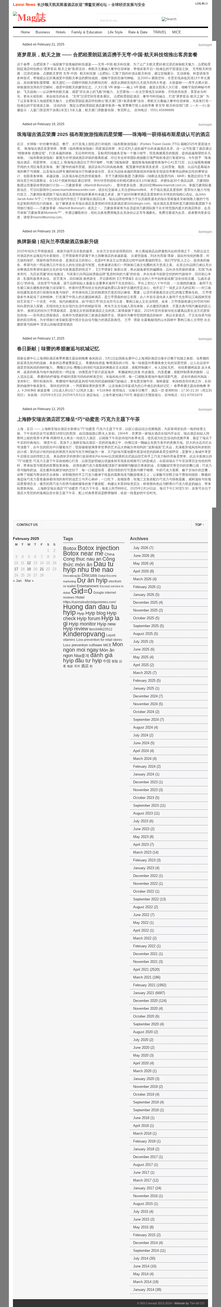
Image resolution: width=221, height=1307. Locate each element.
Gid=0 (81, 590)
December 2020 (145, 1001)
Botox (70, 548)
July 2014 (140, 1258)
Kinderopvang (84, 634)
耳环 (77, 666)
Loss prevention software (82, 645)
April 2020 (141, 1063)
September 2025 (146, 626)
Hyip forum (88, 618)
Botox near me (83, 553)
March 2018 (142, 1133)
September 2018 (146, 1110)
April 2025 (141, 665)
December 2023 (145, 782)
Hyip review (75, 628)
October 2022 (143, 891)
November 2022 (145, 884)
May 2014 (141, 1274)
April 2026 (141, 571)
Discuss (89, 575)
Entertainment (88, 586)
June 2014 (141, 1266)
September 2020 (146, 1024)
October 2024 (143, 712)
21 (42, 569)
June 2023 (141, 829)
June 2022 (141, 915)
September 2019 (146, 1102)
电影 (70, 666)
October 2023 (143, 798)
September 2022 (146, 899)
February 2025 (144, 681)
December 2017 (145, 1157)
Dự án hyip (92, 580)
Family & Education (86, 32)
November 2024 (145, 704)
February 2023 (144, 860)
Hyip (80, 613)
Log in (199, 3)
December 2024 (145, 696)
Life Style (115, 32)
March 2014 (142, 1282)
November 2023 (145, 790)
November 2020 (145, 1009)
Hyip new (106, 624)
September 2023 (146, 805)
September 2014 (146, 1251)
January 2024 (143, 774)
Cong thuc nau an (82, 559)
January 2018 (143, 1149)
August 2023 (143, 813)
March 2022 (142, 938)
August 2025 (143, 634)
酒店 (85, 666)
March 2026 (142, 579)
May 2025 (141, 657)
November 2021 (145, 962)
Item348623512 (100, 629)
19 (29, 569)
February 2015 (144, 1235)
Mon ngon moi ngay (93, 647)
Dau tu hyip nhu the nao (88, 566)
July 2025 (140, 641)
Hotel (79, 597)
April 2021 (141, 969)
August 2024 (143, 727)
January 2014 (143, 1290)
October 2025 (143, 618)
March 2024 (142, 759)
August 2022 (143, 907)
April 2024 (141, 751)
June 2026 (141, 556)
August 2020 (143, 1032)
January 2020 (143, 1079)
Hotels (61, 32)
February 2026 (144, 587)
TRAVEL (160, 32)
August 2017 (143, 1165)
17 (16, 569)
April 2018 (141, 1126)
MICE (176, 32)
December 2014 (145, 1243)
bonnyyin (205, 45)
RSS (182, 16)
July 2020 (140, 1040)
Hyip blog (95, 613)
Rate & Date (137, 32)
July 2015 (140, 1212)
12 (29, 563)
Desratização (72, 575)
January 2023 (143, 868)
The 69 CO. (197, 1303)
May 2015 (141, 1227)
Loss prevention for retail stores (99, 640)
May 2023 (141, 837)
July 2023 (140, 821)
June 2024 (141, 743)
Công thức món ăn (89, 561)
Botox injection (98, 547)
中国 (106, 661)
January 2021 (143, 993)
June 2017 (141, 1172)
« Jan (17, 581)
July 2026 (140, 548)
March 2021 (142, 977)
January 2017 (143, 1188)
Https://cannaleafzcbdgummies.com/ (89, 602)
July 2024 (140, 735)
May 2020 (141, 1055)
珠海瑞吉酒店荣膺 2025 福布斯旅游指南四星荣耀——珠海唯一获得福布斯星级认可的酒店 (113, 134)
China (110, 554)
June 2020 (141, 1048)
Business (43, 32)
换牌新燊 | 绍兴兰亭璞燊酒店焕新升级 (58, 241)
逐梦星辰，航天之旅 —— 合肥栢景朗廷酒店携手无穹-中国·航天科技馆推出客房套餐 (107, 54)
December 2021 (145, 954)
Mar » (29, 581)
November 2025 (145, 610)
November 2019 (145, 1087)
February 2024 (144, 766)
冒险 (115, 661)
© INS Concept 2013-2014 (154, 1303)
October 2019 (143, 1094)
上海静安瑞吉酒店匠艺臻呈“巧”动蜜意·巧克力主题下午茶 (78, 419)
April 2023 (141, 845)
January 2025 (143, 688)
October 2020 (143, 1016)
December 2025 (145, 602)
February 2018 (144, 1141)
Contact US (27, 525)
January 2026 (143, 595)
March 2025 (142, 673)
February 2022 (144, 946)
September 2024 (146, 720)
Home (25, 32)
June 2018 (141, 1118)
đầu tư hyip (88, 660)
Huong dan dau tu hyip (90, 609)
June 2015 (141, 1219)
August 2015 (143, 1204)
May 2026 (141, 563)
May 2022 (141, 923)
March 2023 (142, 852)
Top (199, 525)
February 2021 (144, 985)
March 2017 (142, 1180)
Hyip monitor (82, 624)
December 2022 (145, 876)
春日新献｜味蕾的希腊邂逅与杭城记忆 (58, 348)
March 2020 (142, 1071)
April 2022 (141, 930)
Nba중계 (81, 655)
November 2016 (145, 1196)
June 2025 (141, 649)
